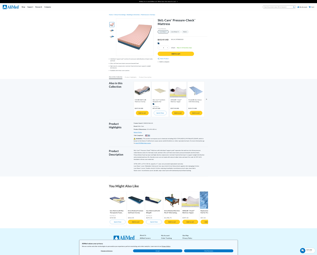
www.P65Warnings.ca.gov (143, 143)
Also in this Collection (115, 77)
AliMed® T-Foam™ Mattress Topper (176, 100)
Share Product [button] (164, 58)
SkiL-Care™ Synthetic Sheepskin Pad (159, 100)
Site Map (186, 235)
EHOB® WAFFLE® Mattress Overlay (140, 100)
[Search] (294, 7)
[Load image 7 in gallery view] (111, 36)
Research (38, 7)
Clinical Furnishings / (120, 14)
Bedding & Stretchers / (134, 14)
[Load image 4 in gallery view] (111, 24)
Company (47, 7)
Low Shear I (163, 32)
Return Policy (138, 132)
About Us (143, 235)
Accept (158, 251)
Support (30, 7)
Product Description (145, 77)
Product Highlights (131, 77)
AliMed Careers (145, 238)
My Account (165, 235)
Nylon (185, 32)
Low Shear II (175, 32)
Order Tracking (166, 238)
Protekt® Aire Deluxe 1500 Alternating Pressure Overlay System (195, 101)
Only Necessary (208, 251)
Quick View (160, 113)
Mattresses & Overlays (148, 14)
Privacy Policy (166, 246)
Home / (111, 14)
